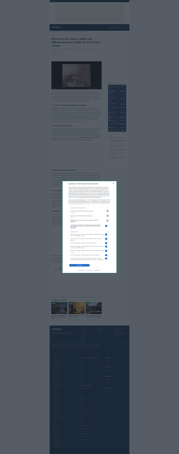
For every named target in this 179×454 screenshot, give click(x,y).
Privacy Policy (97, 270)
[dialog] (89, 227)
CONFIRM (79, 265)
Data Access (89, 270)
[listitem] (89, 208)
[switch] (107, 211)
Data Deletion (82, 270)
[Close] (113, 184)
